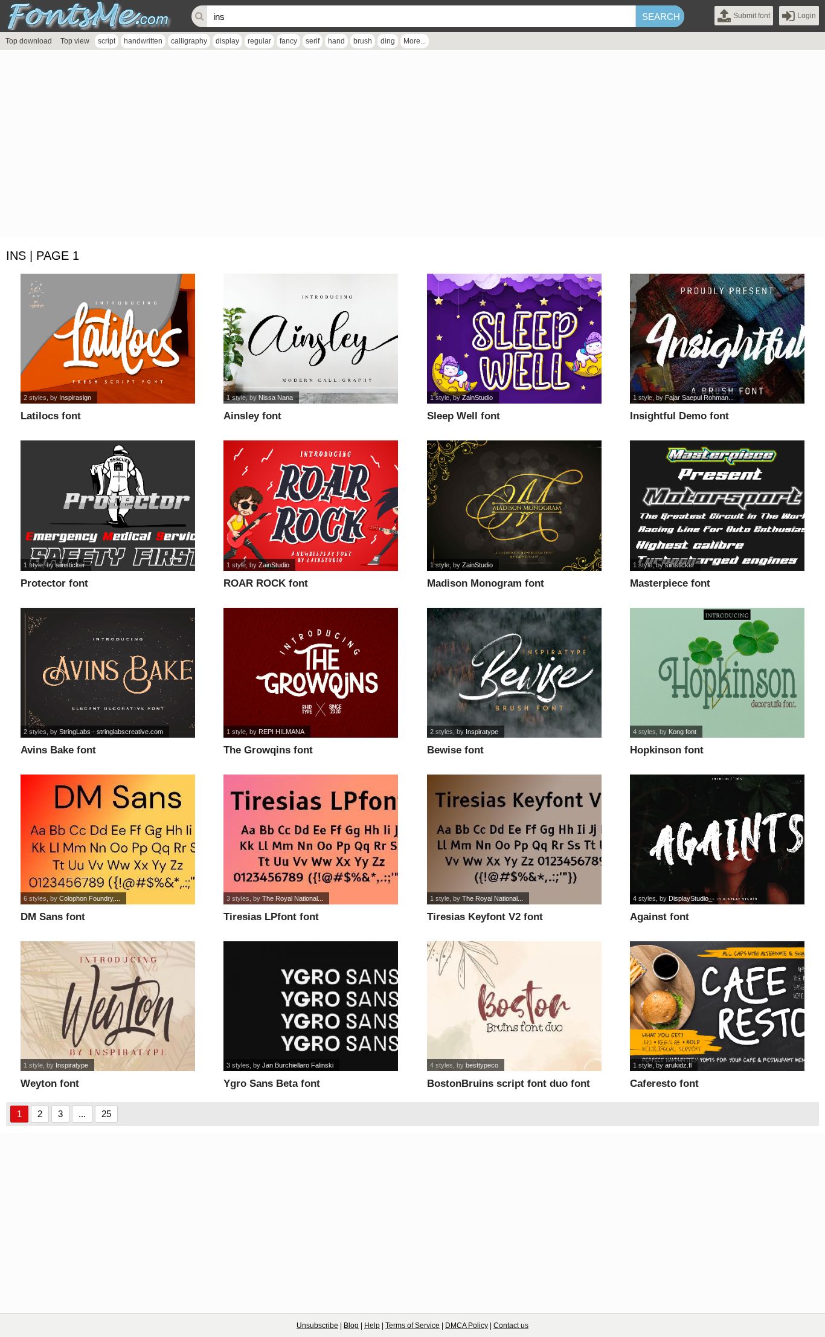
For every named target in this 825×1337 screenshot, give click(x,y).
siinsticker (70, 565)
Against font (659, 917)
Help (372, 1325)
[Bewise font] (514, 673)
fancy (288, 41)
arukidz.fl (678, 1065)
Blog (351, 1325)
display (227, 41)
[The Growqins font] (310, 673)
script (106, 41)
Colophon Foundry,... (89, 898)
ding (387, 41)
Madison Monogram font (485, 583)
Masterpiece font (670, 583)
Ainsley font (252, 416)
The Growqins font (268, 750)
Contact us (510, 1325)
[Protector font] (108, 505)
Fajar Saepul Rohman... (699, 397)
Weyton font (50, 1083)
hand (336, 41)
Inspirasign (75, 397)
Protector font (54, 583)
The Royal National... (292, 898)
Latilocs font (51, 416)
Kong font (682, 731)
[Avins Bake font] (108, 673)
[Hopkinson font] (717, 673)
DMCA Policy (466, 1325)
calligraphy (189, 41)
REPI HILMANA (281, 731)
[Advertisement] (362, 146)
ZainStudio (477, 397)
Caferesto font (664, 1083)
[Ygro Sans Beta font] (310, 1006)
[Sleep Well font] (514, 339)
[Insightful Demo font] (717, 339)
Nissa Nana (275, 397)
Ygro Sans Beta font (271, 1083)
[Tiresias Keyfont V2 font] (514, 839)
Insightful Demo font (679, 416)
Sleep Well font (463, 416)
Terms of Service (412, 1325)
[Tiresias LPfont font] (310, 839)
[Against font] (717, 839)
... (82, 1114)
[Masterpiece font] (717, 505)
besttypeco (482, 1065)
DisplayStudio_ (690, 898)
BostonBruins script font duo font (508, 1083)
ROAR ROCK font (265, 583)
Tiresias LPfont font (271, 917)
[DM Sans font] (108, 839)
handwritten (143, 41)
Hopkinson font (667, 750)
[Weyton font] (108, 1006)
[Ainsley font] (310, 339)
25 (106, 1114)
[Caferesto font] (717, 1006)
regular (259, 41)
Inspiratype (482, 731)
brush (362, 41)
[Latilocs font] (108, 339)
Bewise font (455, 750)
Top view (74, 41)
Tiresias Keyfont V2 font (485, 917)
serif (312, 41)
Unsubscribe (317, 1325)
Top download (28, 41)
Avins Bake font (58, 750)
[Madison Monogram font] (514, 505)
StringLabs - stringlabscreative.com (111, 731)
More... (414, 41)
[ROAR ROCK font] (310, 505)
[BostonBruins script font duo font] (514, 1006)
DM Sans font (53, 917)
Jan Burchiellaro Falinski (297, 1065)
